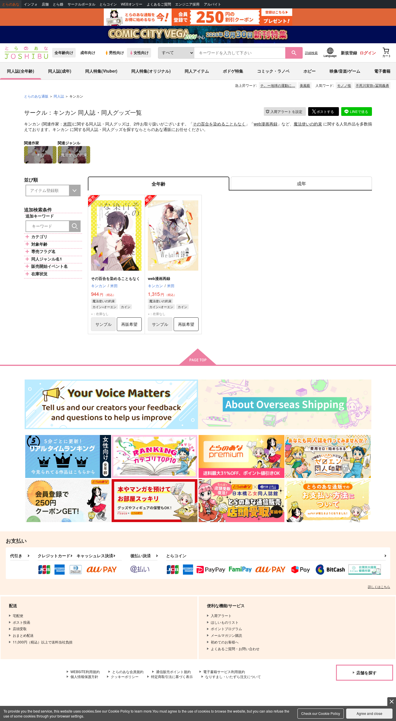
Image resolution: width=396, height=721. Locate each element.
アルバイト (212, 4)
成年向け (87, 52)
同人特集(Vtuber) (101, 71)
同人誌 (59, 96)
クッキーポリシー (125, 676)
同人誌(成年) (59, 71)
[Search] (75, 226)
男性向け (116, 52)
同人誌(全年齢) (20, 71)
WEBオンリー (131, 4)
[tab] (301, 184)
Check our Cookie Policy (320, 713)
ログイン (368, 52)
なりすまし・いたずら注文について (233, 676)
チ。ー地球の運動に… (277, 85)
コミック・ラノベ (273, 71)
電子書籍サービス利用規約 (224, 671)
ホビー (310, 71)
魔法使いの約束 (308, 124)
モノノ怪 (344, 85)
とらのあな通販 (36, 96)
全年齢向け (64, 52)
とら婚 (58, 4)
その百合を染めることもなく (219, 124)
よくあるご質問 (159, 4)
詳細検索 (311, 52)
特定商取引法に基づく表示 (172, 676)
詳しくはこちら (379, 586)
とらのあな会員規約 (127, 671)
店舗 (45, 4)
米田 (67, 124)
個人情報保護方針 (84, 676)
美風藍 (305, 85)
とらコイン (108, 4)
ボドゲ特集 (233, 71)
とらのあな (10, 4)
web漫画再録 (265, 124)
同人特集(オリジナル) (151, 71)
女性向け (141, 52)
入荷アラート (286, 111)
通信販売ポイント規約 (173, 671)
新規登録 (349, 52)
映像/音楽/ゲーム (345, 71)
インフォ (31, 4)
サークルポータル (81, 4)
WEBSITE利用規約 (85, 671)
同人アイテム (197, 71)
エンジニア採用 (187, 4)
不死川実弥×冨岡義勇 (372, 85)
